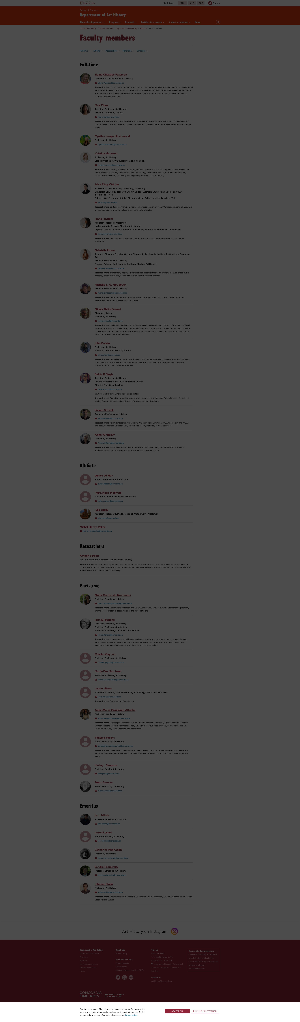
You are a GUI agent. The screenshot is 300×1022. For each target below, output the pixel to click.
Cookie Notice (131, 1015)
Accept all (177, 1011)
